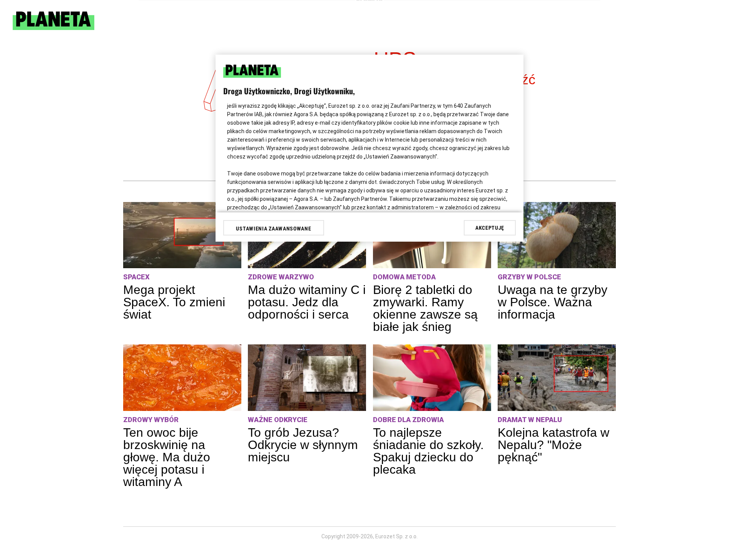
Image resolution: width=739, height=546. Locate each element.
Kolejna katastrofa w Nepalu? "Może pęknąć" (553, 445)
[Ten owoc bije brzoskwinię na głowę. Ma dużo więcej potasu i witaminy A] (182, 377)
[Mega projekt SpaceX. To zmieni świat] (182, 235)
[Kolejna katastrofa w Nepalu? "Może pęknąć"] (557, 377)
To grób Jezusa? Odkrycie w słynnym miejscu (303, 445)
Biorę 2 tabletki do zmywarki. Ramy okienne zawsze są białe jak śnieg (425, 308)
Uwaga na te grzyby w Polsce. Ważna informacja (552, 302)
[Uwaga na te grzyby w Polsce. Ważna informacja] (557, 235)
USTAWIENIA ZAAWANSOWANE (273, 228)
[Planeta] (53, 28)
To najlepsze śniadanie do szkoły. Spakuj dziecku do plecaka (428, 451)
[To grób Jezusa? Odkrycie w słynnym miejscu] (307, 377)
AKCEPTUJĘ (489, 228)
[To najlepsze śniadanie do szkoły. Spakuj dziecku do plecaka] (432, 377)
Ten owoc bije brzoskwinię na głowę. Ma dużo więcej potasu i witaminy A (166, 457)
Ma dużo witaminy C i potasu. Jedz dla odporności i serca (307, 302)
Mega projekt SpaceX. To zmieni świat (174, 302)
